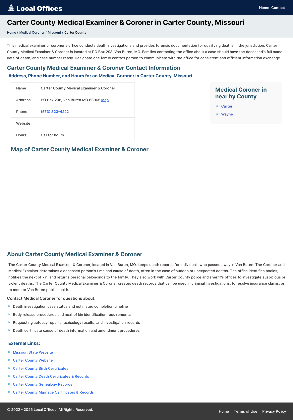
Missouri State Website (33, 352)
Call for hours (52, 135)
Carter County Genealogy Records (42, 384)
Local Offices (45, 409)
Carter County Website (33, 360)
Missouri (54, 32)
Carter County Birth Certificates (40, 368)
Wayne (227, 114)
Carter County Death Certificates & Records (51, 376)
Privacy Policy (274, 411)
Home (264, 8)
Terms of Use (245, 411)
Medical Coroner (31, 32)
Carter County (75, 32)
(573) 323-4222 (55, 112)
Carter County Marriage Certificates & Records (53, 392)
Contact (278, 8)
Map (105, 100)
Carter (226, 106)
